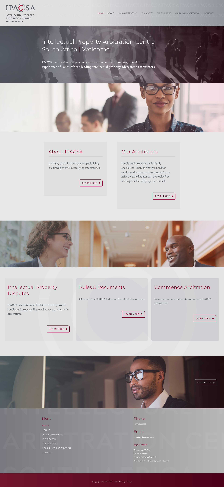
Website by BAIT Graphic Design (121, 482)
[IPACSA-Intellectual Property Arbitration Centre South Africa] (21, 3)
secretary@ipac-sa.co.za (144, 437)
